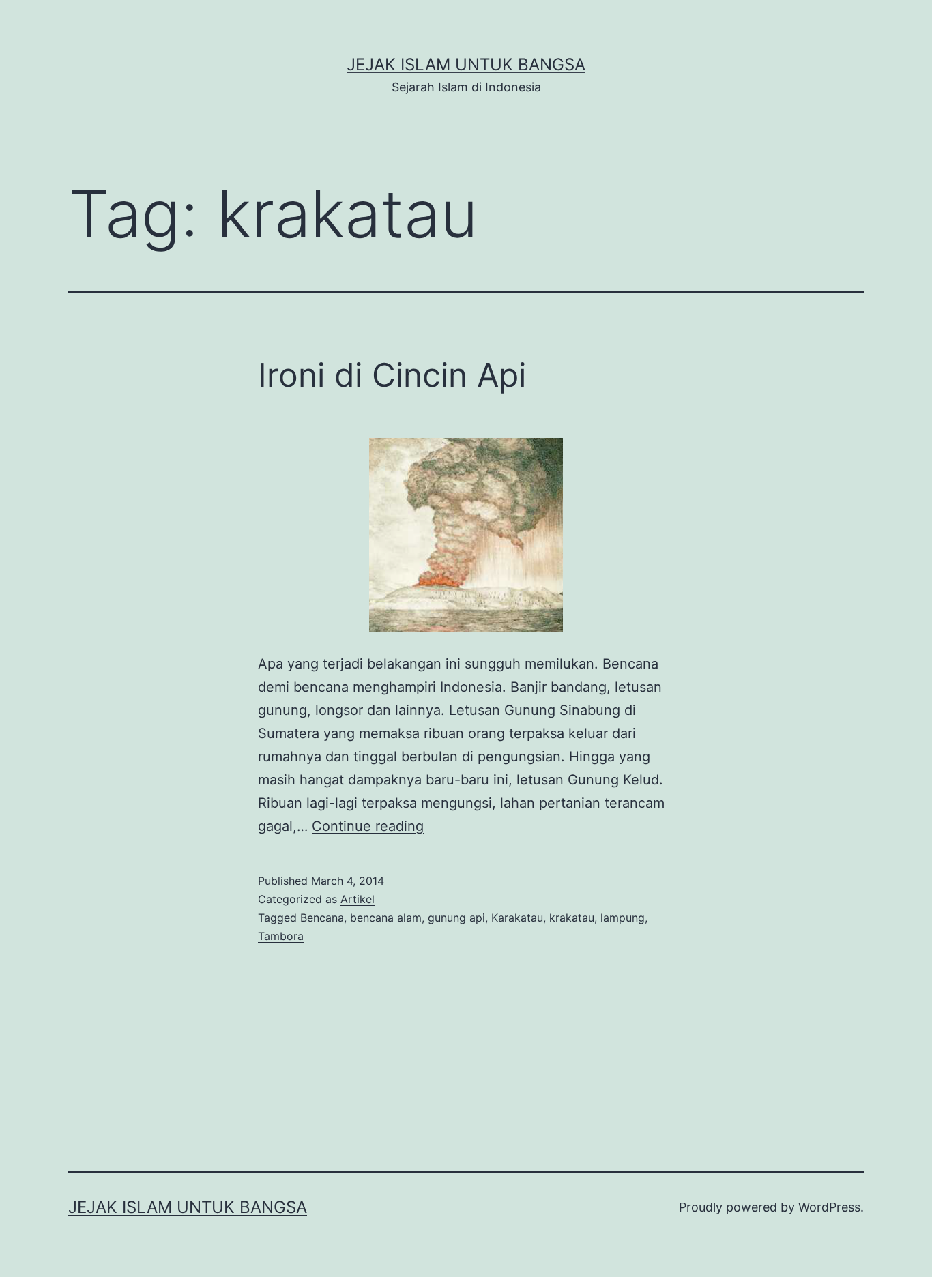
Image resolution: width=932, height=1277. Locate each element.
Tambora (281, 936)
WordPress (829, 1207)
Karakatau (517, 917)
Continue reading (368, 826)
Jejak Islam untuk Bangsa (466, 64)
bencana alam (386, 917)
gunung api (456, 917)
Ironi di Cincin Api (392, 375)
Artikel (357, 899)
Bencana (322, 917)
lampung (622, 917)
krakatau (571, 917)
